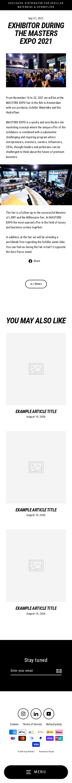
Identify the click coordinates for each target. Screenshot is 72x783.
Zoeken (14, 724)
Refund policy (54, 724)
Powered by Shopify (46, 752)
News (38, 284)
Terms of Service (32, 724)
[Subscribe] (58, 671)
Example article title (36, 411)
